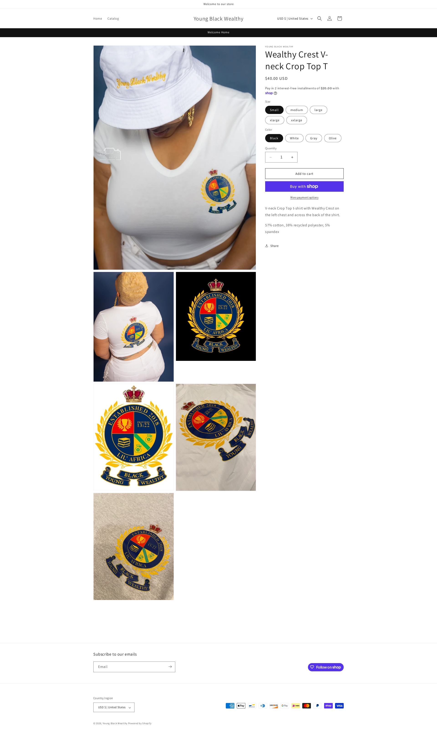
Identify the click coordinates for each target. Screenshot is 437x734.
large (319, 110)
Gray (313, 138)
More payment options (304, 197)
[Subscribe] (170, 666)
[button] (320, 18)
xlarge (274, 120)
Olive (333, 138)
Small (274, 110)
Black (274, 138)
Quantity (271, 148)
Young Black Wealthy (115, 723)
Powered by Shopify (140, 723)
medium (296, 110)
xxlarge (296, 120)
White (294, 138)
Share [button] (274, 246)
